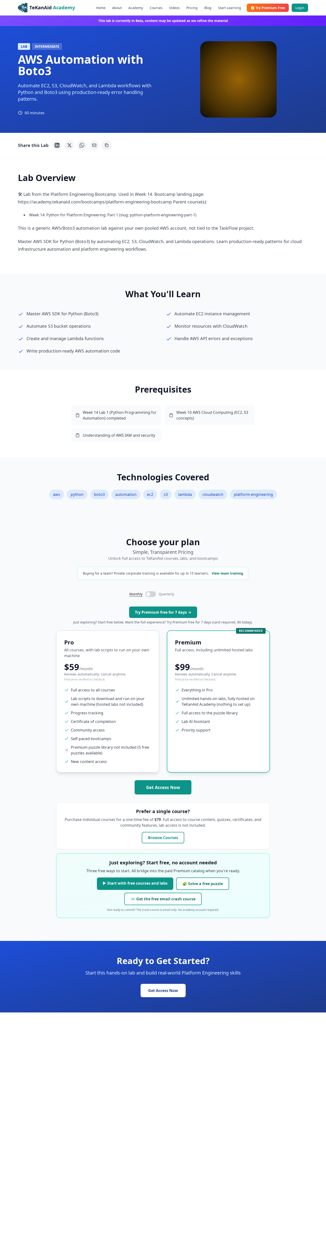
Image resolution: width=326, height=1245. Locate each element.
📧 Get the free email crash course (163, 899)
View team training (227, 573)
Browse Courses (163, 837)
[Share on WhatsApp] (82, 145)
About (117, 7)
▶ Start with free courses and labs (135, 883)
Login (299, 7)
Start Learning (229, 7)
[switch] (150, 594)
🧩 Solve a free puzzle (202, 883)
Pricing (192, 7)
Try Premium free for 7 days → (163, 612)
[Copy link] (106, 145)
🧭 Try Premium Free (268, 7)
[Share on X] (69, 145)
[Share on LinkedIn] (57, 145)
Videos (174, 7)
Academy (135, 7)
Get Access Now (163, 787)
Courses (156, 7)
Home (100, 7)
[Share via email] (94, 145)
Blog (207, 7)
